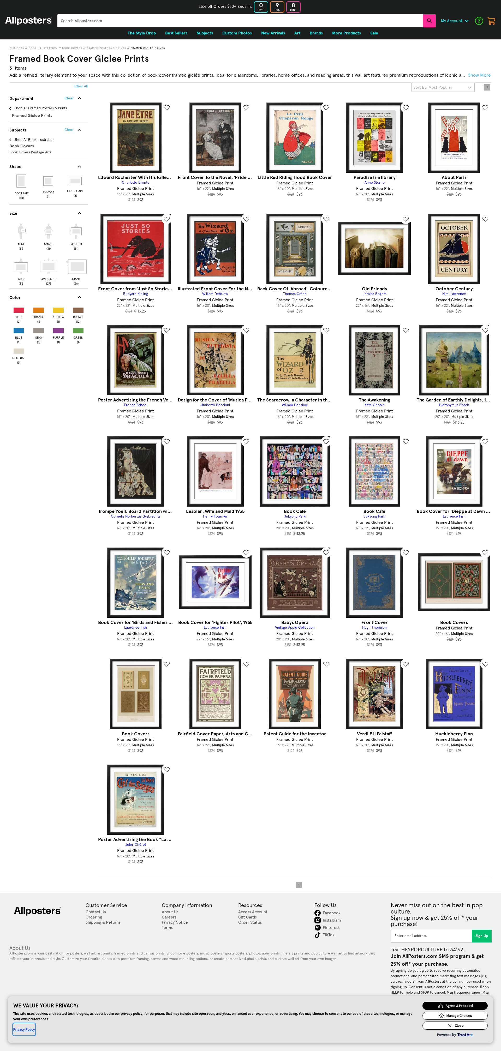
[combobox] (240, 20)
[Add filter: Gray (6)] (38, 329)
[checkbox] (20, 236)
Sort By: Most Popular (432, 87)
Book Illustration (43, 48)
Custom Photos (237, 33)
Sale (374, 33)
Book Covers (72, 48)
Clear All (81, 86)
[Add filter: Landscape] (75, 181)
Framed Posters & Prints (106, 48)
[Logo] (28, 21)
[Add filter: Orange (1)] (38, 309)
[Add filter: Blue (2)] (18, 329)
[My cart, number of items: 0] (491, 21)
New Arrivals (273, 33)
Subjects (17, 48)
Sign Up (481, 936)
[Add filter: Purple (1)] (58, 329)
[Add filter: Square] (48, 181)
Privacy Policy (24, 1029)
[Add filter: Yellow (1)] (58, 309)
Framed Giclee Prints (148, 48)
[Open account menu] (466, 20)
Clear (69, 130)
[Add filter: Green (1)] (78, 329)
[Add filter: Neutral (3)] (18, 350)
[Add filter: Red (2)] (18, 309)
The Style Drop (142, 33)
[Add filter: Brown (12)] (78, 309)
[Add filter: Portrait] (21, 181)
